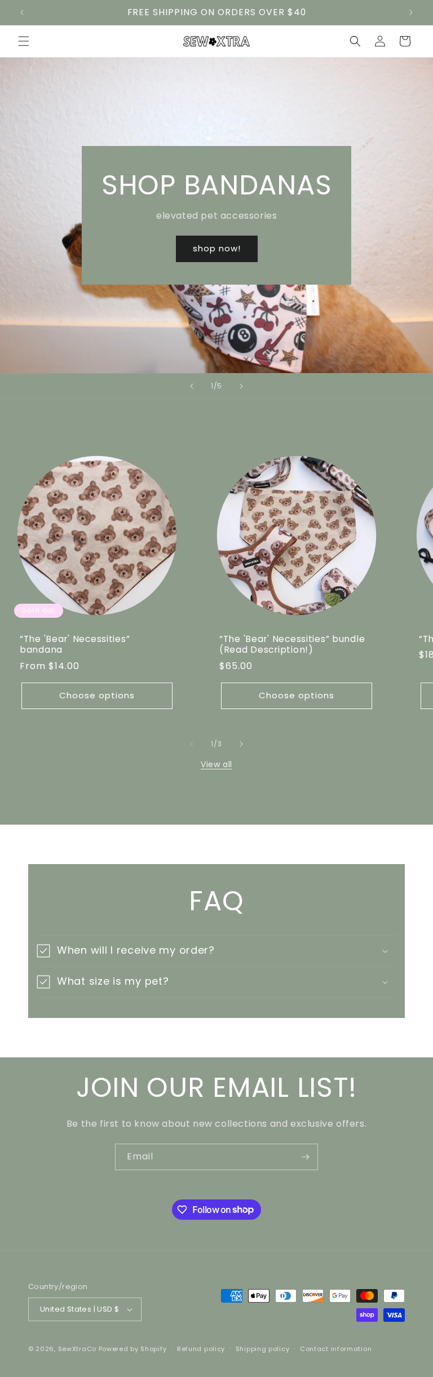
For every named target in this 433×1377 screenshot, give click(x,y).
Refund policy (201, 1348)
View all (216, 764)
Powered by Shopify (133, 1348)
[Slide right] (241, 744)
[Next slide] (241, 386)
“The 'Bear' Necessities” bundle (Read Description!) (292, 645)
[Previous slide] (191, 386)
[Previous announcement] (22, 12)
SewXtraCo (77, 1348)
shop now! (217, 248)
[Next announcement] (411, 12)
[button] (23, 41)
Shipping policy (263, 1348)
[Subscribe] (305, 1157)
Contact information (336, 1348)
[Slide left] (191, 744)
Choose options (97, 695)
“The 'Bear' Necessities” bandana (75, 645)
